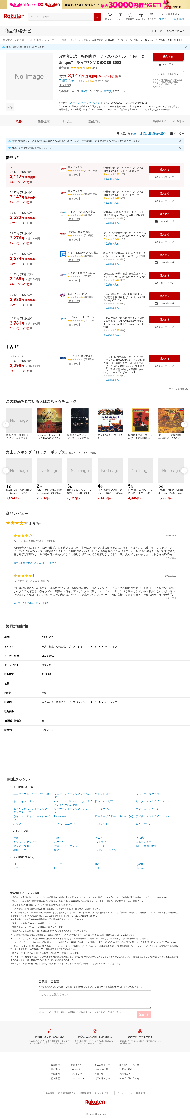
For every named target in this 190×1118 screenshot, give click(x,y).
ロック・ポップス (79, 40)
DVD (38, 40)
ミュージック (51, 40)
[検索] (97, 17)
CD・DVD (27, 40)
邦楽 (64, 40)
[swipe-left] (6, 424)
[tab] (18, 121)
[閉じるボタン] (186, 47)
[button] (120, 17)
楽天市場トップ (11, 40)
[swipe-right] (184, 424)
